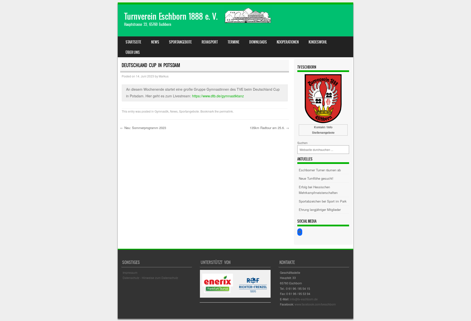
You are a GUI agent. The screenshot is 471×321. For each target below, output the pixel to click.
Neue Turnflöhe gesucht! (316, 178)
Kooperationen (288, 42)
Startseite (133, 42)
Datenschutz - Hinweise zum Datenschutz (150, 278)
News (155, 42)
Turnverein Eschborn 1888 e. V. (171, 16)
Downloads (258, 42)
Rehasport (210, 42)
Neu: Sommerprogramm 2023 (143, 127)
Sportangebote (180, 42)
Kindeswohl (318, 42)
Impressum (130, 272)
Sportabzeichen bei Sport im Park (323, 201)
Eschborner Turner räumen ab (320, 170)
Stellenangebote (323, 132)
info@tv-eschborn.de (304, 299)
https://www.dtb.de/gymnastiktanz (218, 95)
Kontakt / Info (323, 127)
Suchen (302, 143)
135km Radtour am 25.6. (269, 127)
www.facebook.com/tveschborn (315, 304)
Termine (233, 42)
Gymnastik (162, 111)
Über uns (133, 52)
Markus (164, 76)
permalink (226, 111)
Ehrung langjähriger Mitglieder (320, 209)
